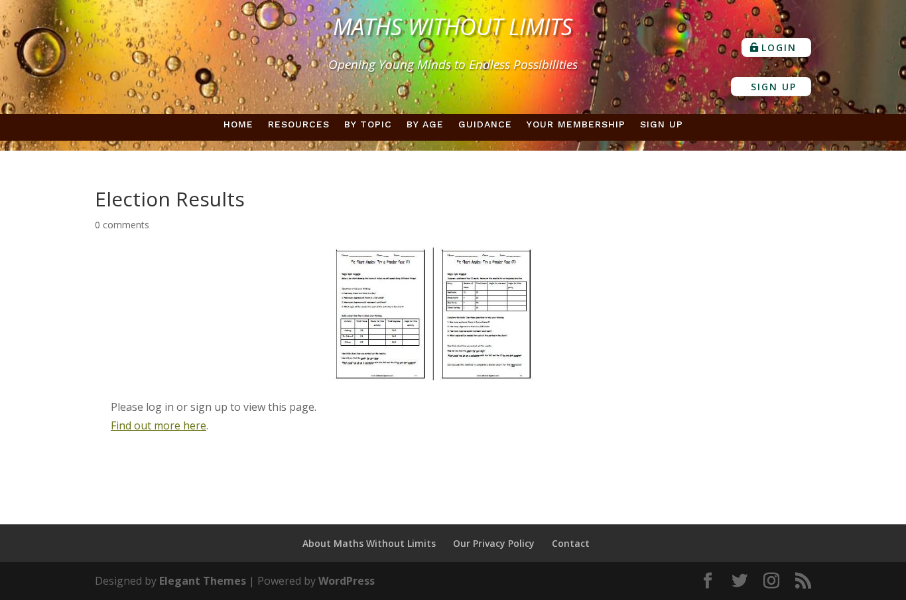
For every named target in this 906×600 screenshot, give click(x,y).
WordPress (346, 580)
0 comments (122, 224)
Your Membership (576, 124)
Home (238, 124)
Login (779, 47)
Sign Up (774, 86)
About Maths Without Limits (369, 543)
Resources (299, 124)
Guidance (485, 124)
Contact (571, 543)
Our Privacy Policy (494, 543)
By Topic (368, 124)
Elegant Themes (202, 580)
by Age (425, 124)
